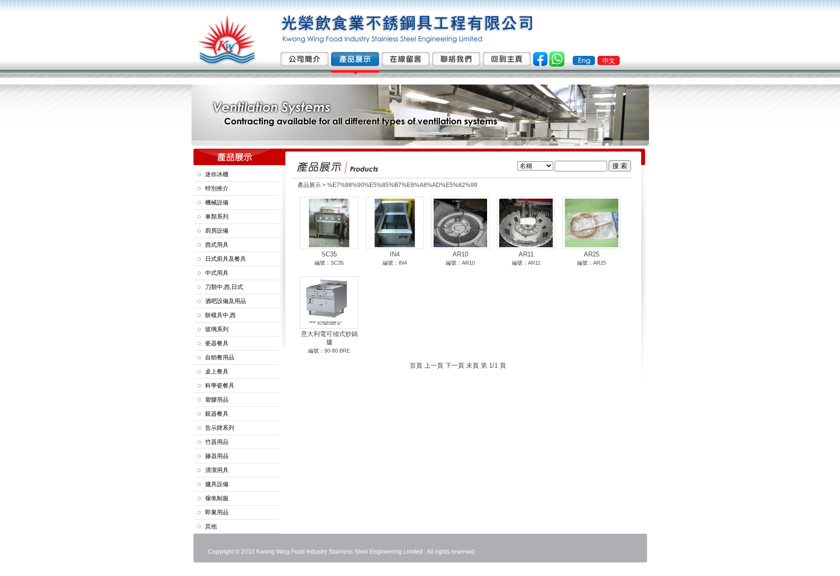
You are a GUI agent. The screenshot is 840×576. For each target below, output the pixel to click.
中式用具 (216, 273)
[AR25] (591, 245)
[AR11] (526, 245)
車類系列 (216, 216)
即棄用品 (216, 512)
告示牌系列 (219, 427)
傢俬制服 (216, 498)
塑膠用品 (216, 399)
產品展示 (309, 185)
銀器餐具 (216, 413)
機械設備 (216, 202)
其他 (211, 526)
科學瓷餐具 (219, 385)
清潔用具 (216, 470)
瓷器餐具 (216, 343)
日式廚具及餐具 (225, 258)
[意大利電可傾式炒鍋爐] (329, 325)
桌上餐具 (216, 371)
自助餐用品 (219, 357)
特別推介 (216, 188)
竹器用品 (216, 442)
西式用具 (216, 244)
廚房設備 (216, 230)
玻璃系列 (216, 329)
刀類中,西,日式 (224, 287)
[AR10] (460, 245)
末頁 (472, 365)
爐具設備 (216, 484)
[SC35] (329, 245)
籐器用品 (216, 456)
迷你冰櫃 (216, 174)
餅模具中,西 (220, 315)
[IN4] (394, 245)
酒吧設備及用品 (225, 301)
